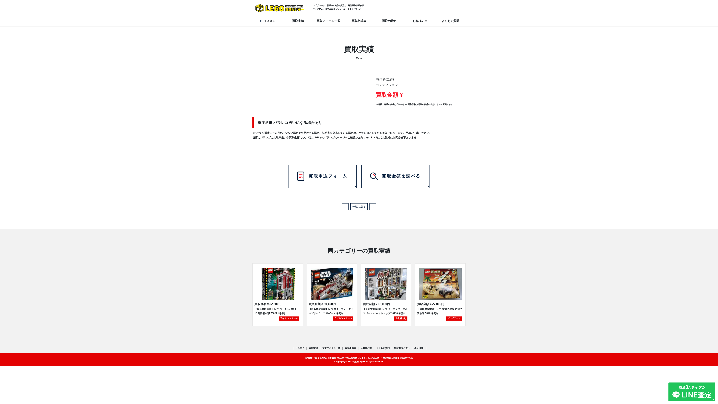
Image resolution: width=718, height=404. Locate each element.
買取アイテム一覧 (328, 20)
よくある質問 (450, 20)
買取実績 (298, 20)
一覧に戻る (359, 206)
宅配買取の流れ (402, 348)
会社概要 (419, 348)
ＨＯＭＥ (269, 20)
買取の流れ (389, 20)
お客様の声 (419, 20)
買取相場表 (359, 20)
